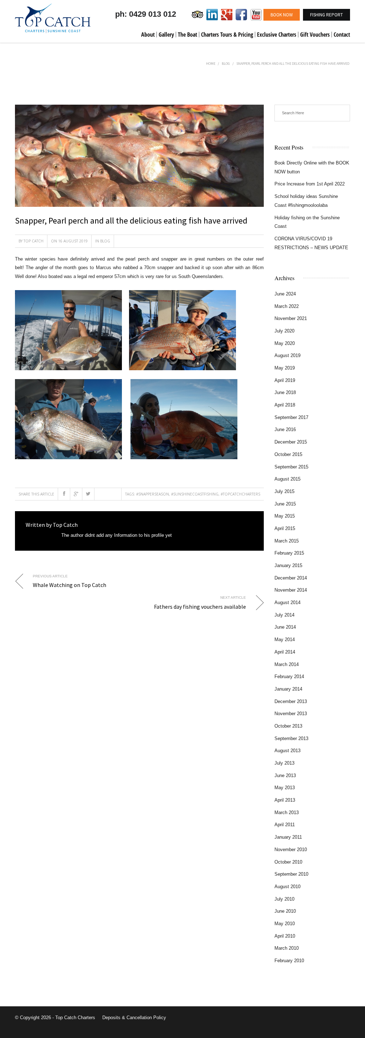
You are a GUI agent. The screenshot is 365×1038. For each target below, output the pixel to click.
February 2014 (289, 676)
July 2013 (284, 763)
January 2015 (288, 565)
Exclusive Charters (276, 34)
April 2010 (284, 936)
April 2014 (284, 652)
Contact (342, 34)
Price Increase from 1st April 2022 (309, 184)
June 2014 (285, 627)
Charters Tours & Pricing (227, 34)
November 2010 (290, 849)
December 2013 (290, 701)
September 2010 (291, 874)
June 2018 (285, 392)
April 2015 (284, 528)
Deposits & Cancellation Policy (134, 1017)
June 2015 (285, 504)
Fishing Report (326, 15)
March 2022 (286, 306)
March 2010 (286, 948)
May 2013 (284, 787)
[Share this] (64, 494)
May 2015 (284, 516)
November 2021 (290, 318)
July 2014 (284, 615)
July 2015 (284, 491)
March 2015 (286, 541)
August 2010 (287, 886)
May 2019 (284, 368)
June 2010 (285, 911)
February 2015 (289, 553)
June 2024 (285, 294)
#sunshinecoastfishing (195, 494)
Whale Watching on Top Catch (69, 584)
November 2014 (290, 590)
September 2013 (291, 738)
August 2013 (287, 750)
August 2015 (287, 479)
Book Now (282, 15)
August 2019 (287, 355)
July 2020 (284, 331)
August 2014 (287, 602)
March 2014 (286, 664)
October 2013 (288, 726)
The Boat (187, 34)
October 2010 (288, 862)
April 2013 (284, 800)
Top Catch (33, 240)
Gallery (166, 34)
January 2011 (288, 837)
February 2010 (289, 960)
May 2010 (284, 923)
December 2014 (290, 578)
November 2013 (290, 713)
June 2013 (285, 775)
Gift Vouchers (315, 34)
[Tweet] (88, 494)
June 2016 (285, 429)
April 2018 (284, 405)
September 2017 (291, 417)
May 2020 (284, 343)
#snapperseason (152, 494)
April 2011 (284, 824)
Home (210, 63)
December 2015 (290, 442)
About (148, 34)
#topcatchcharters (240, 494)
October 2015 (288, 454)
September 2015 (291, 467)
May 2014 (284, 639)
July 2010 (284, 899)
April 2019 (284, 380)
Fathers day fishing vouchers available (200, 606)
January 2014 (288, 689)
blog (226, 63)
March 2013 (286, 812)
